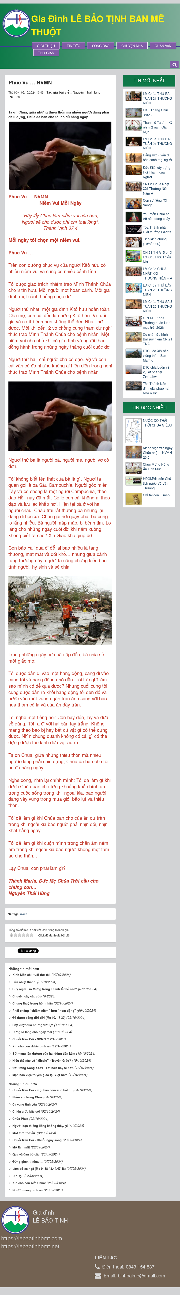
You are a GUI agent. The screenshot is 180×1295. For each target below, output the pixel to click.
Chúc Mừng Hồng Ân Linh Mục (156, 466)
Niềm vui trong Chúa (27, 1097)
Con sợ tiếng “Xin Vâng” (156, 202)
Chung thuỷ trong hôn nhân (32, 1003)
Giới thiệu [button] (46, 45)
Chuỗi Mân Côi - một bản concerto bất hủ (42, 1090)
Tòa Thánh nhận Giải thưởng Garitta (157, 229)
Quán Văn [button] (163, 45)
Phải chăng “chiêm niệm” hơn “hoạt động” (44, 1010)
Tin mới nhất (149, 80)
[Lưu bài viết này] (108, 101)
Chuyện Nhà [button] (132, 45)
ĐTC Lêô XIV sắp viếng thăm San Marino (156, 355)
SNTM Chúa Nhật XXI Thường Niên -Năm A (157, 188)
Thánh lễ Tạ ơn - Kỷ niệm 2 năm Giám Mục (157, 127)
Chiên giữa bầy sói (26, 1111)
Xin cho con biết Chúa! (29, 1183)
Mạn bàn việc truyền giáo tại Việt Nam (40, 1074)
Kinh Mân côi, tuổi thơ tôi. (31, 974)
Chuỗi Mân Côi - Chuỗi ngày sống (37, 1140)
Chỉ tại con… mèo (156, 495)
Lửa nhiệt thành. (24, 982)
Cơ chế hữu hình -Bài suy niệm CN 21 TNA (157, 339)
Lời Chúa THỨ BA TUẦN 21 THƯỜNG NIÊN (157, 98)
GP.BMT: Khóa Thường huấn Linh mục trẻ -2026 (156, 323)
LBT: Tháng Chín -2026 (155, 112)
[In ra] (100, 101)
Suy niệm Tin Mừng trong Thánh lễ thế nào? (44, 989)
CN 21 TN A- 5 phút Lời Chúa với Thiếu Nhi (157, 257)
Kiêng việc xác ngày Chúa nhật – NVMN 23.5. (157, 453)
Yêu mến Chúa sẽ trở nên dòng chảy (156, 216)
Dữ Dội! (17, 1176)
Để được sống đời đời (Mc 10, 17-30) (38, 1017)
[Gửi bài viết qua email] (91, 101)
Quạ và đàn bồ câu (26, 1154)
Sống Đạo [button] (100, 45)
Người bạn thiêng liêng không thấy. (38, 1125)
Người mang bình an (27, 1190)
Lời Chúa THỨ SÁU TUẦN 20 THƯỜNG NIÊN (157, 306)
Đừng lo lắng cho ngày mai (32, 1032)
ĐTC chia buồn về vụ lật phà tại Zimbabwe (156, 372)
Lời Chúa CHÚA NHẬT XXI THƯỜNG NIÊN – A (157, 273)
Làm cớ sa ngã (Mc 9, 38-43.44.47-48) (39, 1168)
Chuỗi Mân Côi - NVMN (29, 1039)
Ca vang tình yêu (24, 1104)
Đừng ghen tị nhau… (27, 1161)
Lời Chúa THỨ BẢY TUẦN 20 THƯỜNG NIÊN (157, 290)
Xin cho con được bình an (31, 1046)
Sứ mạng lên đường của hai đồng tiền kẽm (43, 1053)
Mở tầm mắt (21, 1147)
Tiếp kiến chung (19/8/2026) (155, 241)
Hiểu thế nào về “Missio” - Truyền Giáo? (41, 1060)
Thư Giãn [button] (46, 52)
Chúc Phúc (20, 1118)
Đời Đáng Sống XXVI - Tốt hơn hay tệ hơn (43, 1067)
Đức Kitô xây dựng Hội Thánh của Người (156, 172)
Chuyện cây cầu (23, 996)
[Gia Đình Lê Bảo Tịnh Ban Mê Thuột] (16, 23)
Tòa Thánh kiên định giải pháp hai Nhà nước (156, 388)
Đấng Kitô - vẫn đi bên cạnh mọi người (157, 157)
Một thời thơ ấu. (24, 1133)
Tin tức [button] (73, 45)
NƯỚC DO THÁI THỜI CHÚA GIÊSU (157, 422)
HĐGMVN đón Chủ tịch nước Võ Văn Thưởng (157, 483)
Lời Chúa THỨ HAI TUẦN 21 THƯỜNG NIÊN (157, 143)
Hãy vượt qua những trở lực (32, 1025)
